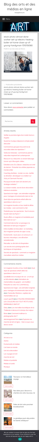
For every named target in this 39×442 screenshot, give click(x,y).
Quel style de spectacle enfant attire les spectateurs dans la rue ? (19, 270)
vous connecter (17, 107)
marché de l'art (9, 357)
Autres (6, 341)
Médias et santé (9, 364)
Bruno (23, 49)
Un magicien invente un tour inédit (15, 268)
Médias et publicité (10, 360)
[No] (37, 436)
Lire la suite (8, 386)
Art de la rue (8, 338)
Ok (20, 439)
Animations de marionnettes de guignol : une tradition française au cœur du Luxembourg (17, 282)
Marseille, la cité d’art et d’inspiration (16, 243)
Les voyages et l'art (10, 354)
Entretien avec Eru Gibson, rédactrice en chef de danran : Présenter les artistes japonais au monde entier (19, 167)
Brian (5, 313)
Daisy (6, 308)
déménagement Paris (11, 319)
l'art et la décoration (11, 350)
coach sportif (8, 299)
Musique (7, 367)
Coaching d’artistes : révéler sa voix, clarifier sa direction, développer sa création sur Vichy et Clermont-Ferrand (19, 175)
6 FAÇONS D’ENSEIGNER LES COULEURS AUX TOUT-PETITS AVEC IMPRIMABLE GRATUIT (19, 301)
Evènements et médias (12, 344)
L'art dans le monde (10, 347)
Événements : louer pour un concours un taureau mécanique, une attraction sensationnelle (18, 237)
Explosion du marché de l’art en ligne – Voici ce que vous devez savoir (19, 322)
